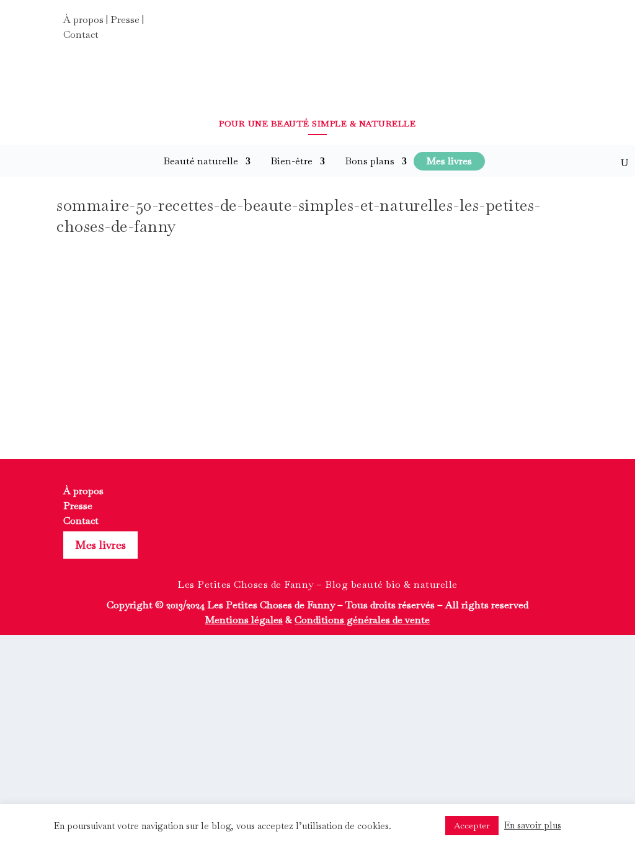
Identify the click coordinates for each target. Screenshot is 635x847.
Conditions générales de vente (362, 619)
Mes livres (100, 545)
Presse (125, 19)
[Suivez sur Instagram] (538, 23)
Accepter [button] (472, 825)
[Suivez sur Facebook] (516, 23)
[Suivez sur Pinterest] (560, 23)
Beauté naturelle (200, 160)
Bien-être (291, 160)
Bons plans (369, 160)
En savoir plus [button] (532, 825)
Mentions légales (244, 619)
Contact (81, 34)
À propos (83, 19)
